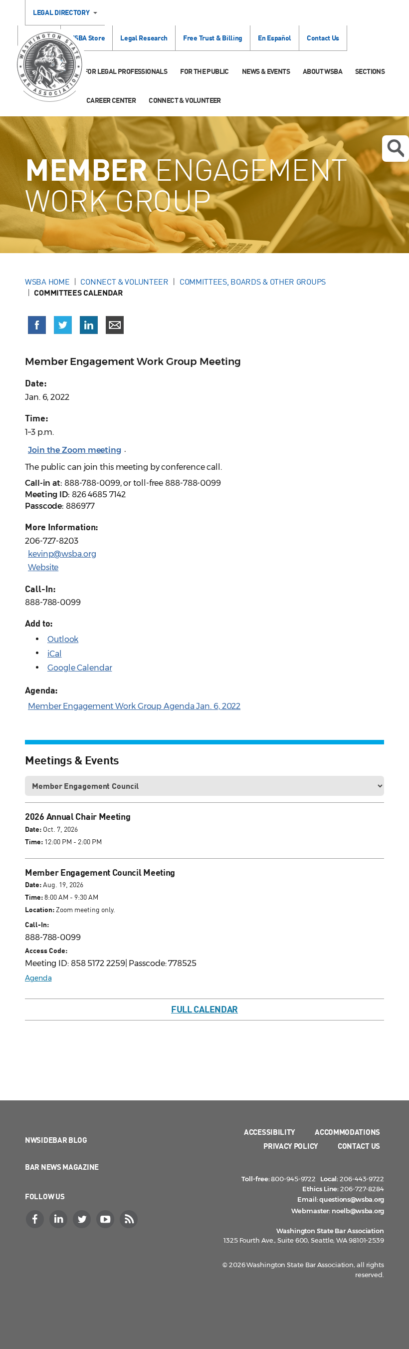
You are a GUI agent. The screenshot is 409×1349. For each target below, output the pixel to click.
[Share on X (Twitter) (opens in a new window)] (63, 325)
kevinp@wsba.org (62, 554)
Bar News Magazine (62, 1166)
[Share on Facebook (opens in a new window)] (37, 325)
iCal (54, 654)
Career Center (111, 100)
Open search (395, 148)
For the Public (204, 71)
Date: (33, 829)
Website (43, 567)
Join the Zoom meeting (74, 450)
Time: (34, 841)
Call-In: (37, 924)
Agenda (38, 978)
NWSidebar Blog (56, 1139)
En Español (274, 37)
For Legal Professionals (125, 71)
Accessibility (269, 1131)
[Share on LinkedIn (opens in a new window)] (89, 325)
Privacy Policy (290, 1145)
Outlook (62, 639)
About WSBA (322, 71)
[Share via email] (115, 325)
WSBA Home (47, 282)
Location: (39, 909)
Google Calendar (79, 668)
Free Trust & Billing (212, 37)
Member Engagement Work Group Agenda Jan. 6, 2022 (134, 706)
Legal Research (144, 37)
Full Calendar (204, 1009)
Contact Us (323, 37)
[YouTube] (106, 1219)
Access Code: (46, 950)
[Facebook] (36, 1219)
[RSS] (130, 1219)
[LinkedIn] (59, 1219)
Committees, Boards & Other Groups (253, 282)
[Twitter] (83, 1219)
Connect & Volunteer (185, 100)
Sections (370, 71)
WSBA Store (86, 37)
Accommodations (347, 1131)
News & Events (266, 71)
